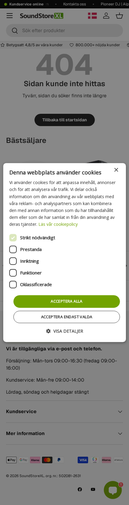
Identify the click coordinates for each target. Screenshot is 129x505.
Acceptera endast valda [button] (66, 316)
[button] (64, 331)
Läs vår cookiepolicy (58, 224)
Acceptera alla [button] (66, 301)
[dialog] (64, 252)
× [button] (116, 170)
